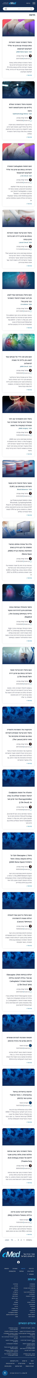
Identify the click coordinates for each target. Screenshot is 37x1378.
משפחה (16, 1302)
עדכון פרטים (8, 1366)
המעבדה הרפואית (30, 1296)
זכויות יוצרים (21, 1363)
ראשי (32, 1361)
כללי (16, 1300)
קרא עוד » (29, 75)
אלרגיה (16, 1286)
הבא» (7, 1240)
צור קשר (31, 1363)
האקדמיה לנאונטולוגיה (12, 1343)
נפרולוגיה (32, 1306)
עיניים (16, 1306)
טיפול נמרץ (15, 1296)
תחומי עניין (30, 1271)
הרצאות (6, 1268)
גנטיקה (16, 1290)
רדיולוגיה (32, 1312)
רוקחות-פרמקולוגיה (13, 1312)
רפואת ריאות (32, 1316)
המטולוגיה (15, 1294)
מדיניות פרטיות (10, 1363)
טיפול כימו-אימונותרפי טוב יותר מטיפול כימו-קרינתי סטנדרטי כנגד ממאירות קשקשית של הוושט (19, 422)
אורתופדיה (32, 1286)
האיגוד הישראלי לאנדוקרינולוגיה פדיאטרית (26, 1334)
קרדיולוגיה (32, 1310)
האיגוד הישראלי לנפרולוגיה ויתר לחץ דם (10, 1337)
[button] (18, 1262)
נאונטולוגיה (32, 1304)
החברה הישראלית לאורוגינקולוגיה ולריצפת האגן (27, 1347)
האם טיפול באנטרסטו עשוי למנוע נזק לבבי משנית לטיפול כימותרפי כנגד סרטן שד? (19, 298)
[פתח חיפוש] (5, 9)
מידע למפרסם (14, 1361)
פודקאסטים (12, 1271)
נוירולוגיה (15, 1304)
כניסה (28, 3)
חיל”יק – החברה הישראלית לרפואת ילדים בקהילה (11, 1351)
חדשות (23, 1268)
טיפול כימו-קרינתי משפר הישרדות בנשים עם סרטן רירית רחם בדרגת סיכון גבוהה (19, 236)
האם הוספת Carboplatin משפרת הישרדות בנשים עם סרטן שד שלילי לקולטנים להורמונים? (19, 169)
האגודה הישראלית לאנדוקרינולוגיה (13, 1328)
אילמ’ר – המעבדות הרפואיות (28, 1328)
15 (12, 1240)
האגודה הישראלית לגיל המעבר (27, 1331)
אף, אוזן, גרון (14, 1288)
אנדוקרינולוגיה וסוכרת (29, 1288)
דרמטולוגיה (32, 1294)
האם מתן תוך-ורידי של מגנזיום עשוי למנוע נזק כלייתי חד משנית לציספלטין (19, 360)
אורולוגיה (15, 1284)
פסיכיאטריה (15, 1308)
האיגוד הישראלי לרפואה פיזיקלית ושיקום (29, 1344)
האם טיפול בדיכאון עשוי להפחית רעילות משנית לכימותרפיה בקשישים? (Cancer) (20, 918)
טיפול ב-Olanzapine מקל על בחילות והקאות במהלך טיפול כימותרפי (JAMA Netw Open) (20, 858)
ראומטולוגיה (15, 1310)
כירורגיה (33, 1300)
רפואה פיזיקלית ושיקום (12, 1314)
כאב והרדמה (15, 1298)
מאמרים (15, 1268)
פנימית (33, 1308)
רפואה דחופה (31, 1314)
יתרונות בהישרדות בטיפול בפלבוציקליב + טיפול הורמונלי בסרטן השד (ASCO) (21, 1094)
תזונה (16, 1316)
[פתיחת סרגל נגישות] (5, 1373)
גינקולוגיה (32, 1290)
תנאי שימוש (18, 1366)
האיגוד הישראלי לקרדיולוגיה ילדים (28, 1340)
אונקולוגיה (32, 1284)
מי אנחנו (24, 1361)
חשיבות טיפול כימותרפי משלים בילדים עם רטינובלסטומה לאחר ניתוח (20, 107)
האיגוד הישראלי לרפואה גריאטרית (12, 1340)
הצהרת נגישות (30, 1366)
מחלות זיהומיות (31, 1302)
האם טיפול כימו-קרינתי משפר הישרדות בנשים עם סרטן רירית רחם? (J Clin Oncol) (20, 673)
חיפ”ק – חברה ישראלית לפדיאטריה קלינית (29, 1354)
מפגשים (31, 1274)
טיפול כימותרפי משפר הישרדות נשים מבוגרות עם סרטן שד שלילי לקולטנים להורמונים (20, 45)
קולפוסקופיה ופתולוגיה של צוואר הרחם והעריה (11, 1354)
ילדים (33, 1298)
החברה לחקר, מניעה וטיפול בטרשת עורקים (11, 1347)
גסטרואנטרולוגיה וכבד (29, 1292)
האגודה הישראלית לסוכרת (11, 1331)
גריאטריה (15, 1292)
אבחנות (21, 1271)
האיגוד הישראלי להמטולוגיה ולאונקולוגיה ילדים (11, 1334)
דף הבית (31, 1268)
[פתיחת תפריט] (34, 4)
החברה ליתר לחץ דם (30, 1350)
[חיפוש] (31, 9)
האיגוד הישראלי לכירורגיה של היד (27, 1337)
